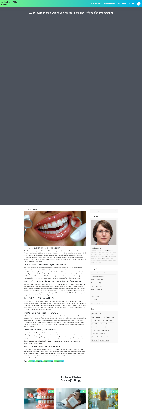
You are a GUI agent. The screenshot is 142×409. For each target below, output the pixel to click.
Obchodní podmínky (109, 4)
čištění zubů (95, 340)
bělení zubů (104, 324)
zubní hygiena (110, 317)
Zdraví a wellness (97, 279)
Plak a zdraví (122, 4)
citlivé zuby (95, 333)
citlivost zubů (110, 327)
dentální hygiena (104, 340)
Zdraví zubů (31, 361)
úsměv (109, 337)
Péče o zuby (95, 300)
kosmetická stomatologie (98, 317)
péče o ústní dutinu (59, 361)
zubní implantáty (96, 330)
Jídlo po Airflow (96, 4)
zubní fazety (105, 330)
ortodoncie (102, 327)
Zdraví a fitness (96, 296)
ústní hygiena (103, 314)
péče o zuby (95, 314)
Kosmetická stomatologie (99, 276)
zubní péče (95, 327)
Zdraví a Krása (95, 293)
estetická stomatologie (98, 320)
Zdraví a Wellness (96, 289)
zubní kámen (39, 361)
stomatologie (95, 324)
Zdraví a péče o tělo (97, 286)
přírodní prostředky (48, 361)
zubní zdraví (103, 333)
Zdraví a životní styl (97, 303)
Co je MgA (131, 4)
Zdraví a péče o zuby (98, 273)
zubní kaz (111, 324)
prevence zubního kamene (99, 337)
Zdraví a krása (96, 283)
